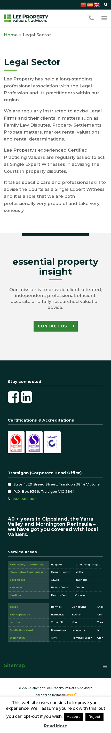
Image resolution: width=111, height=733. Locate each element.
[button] (104, 18)
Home (11, 34)
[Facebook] (13, 396)
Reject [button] (94, 716)
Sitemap (14, 665)
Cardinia (15, 595)
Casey (14, 606)
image (65, 695)
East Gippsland (20, 614)
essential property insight (55, 266)
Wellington (17, 637)
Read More (55, 725)
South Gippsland (21, 630)
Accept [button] (73, 716)
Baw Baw (16, 587)
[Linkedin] (26, 396)
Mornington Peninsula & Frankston (33, 572)
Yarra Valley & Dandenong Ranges (33, 564)
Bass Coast (17, 579)
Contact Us (52, 326)
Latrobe (15, 622)
